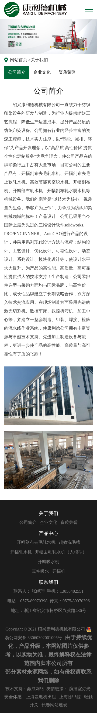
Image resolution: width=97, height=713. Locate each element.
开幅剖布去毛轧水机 (36, 542)
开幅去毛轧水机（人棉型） (61, 552)
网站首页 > (20, 59)
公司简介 (16, 72)
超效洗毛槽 (69, 542)
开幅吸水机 (48, 561)
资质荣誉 (67, 72)
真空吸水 (40, 571)
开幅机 (58, 571)
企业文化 (42, 72)
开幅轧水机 (21, 552)
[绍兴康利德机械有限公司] (35, 9)
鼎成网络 (35, 688)
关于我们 (39, 59)
